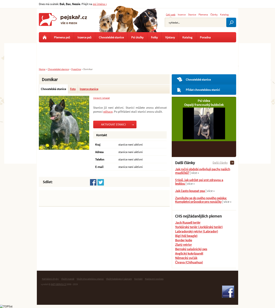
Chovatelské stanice (198, 79)
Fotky (154, 37)
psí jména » (100, 4)
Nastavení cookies (154, 278)
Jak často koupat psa (190, 191)
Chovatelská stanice (53, 89)
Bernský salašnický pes (191, 249)
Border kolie (183, 240)
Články (214, 14)
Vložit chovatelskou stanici (90, 278)
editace (108, 111)
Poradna (205, 37)
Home (42, 69)
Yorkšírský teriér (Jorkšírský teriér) (199, 227)
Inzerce (182, 14)
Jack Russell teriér (188, 222)
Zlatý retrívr (183, 244)
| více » (194, 172)
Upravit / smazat (101, 98)
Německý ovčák (186, 258)
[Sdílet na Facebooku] (93, 182)
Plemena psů (62, 37)
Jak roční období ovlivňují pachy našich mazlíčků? (202, 171)
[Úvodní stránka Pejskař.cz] (44, 37)
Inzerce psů (84, 37)
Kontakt (138, 278)
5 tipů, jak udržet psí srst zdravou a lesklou (199, 182)
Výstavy (170, 37)
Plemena (203, 14)
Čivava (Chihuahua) (189, 262)
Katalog (224, 14)
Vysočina (76, 69)
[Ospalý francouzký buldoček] (204, 138)
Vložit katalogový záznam (119, 278)
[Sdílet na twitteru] (100, 182)
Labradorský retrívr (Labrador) (196, 231)
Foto (73, 89)
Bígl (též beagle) (186, 236)
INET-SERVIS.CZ (58, 284)
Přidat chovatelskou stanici (203, 90)
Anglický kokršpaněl (189, 253)
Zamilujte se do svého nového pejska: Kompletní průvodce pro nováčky (201, 200)
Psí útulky (137, 37)
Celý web (170, 14)
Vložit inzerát (67, 278)
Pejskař (63, 23)
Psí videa (204, 100)
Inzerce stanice (89, 89)
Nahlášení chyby (50, 278)
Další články (220, 162)
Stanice (192, 14)
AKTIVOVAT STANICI (113, 124)
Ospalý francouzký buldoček (204, 104)
